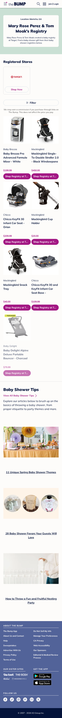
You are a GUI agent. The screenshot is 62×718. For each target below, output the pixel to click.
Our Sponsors (39, 650)
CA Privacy (38, 640)
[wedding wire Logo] (19, 678)
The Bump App (10, 631)
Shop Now (16, 89)
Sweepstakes (9, 645)
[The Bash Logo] (22, 674)
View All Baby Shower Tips (18, 395)
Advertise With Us (12, 650)
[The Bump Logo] (17, 4)
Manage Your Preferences (45, 636)
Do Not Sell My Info (42, 631)
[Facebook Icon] (5, 699)
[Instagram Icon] (19, 699)
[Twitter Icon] (38, 699)
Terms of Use (9, 659)
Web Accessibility (41, 645)
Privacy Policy (10, 655)
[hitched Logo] (6, 678)
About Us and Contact (13, 636)
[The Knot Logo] (8, 674)
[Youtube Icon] (32, 699)
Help (5, 640)
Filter (33, 102)
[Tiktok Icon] (12, 699)
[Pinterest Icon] (25, 699)
